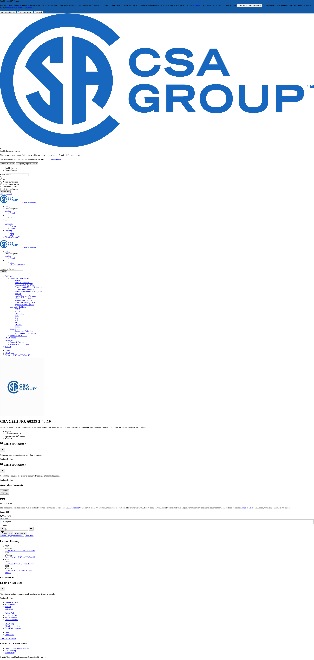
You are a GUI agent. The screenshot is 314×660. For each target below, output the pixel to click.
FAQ (7, 632)
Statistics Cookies (10, 187)
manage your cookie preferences (249, 5)
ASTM (17, 311)
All (4, 179)
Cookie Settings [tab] (11, 168)
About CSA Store (12, 602)
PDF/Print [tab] (4, 491)
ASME (17, 309)
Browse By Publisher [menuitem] (18, 307)
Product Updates (11, 620)
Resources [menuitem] (9, 340)
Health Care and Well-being (25, 296)
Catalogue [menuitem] (9, 276)
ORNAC (18, 325)
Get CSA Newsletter (8, 639)
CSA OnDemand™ (12, 237)
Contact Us (29, 536)
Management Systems (23, 300)
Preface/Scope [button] (7, 577)
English (13, 226)
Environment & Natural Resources (28, 287)
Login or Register (11, 582)
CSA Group (19, 313)
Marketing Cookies (10, 189)
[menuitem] (164, 280)
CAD (12, 217)
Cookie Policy (55, 159)
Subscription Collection (24, 331)
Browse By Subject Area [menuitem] (19, 278)
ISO (16, 320)
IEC (16, 318)
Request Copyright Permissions (12, 536)
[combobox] (11, 269)
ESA (17, 316)
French (12, 213)
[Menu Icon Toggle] (6, 220)
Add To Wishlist (20, 533)
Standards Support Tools (19, 344)
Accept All (197, 5)
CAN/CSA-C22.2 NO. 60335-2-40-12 (20, 557)
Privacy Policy (10, 650)
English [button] (8, 211)
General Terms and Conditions (17, 648)
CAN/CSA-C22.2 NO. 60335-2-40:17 (20, 551)
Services (8, 607)
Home (7, 351)
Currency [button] (8, 230)
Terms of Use (246, 508)
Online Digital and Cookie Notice (19, 8)
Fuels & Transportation (24, 283)
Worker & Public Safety (24, 298)
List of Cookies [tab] (11, 170)
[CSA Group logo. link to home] (157, 147)
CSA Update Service (13, 628)
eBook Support (11, 617)
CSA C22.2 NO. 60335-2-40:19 (17, 355)
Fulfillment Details (12, 615)
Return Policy (10, 613)
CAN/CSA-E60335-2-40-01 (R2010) (19, 564)
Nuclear (18, 294)
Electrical (18, 280)
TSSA (17, 327)
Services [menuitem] (8, 347)
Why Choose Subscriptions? (26, 333)
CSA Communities (12, 626)
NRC (17, 322)
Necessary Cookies (10, 182)
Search (2, 174)
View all (8, 573)
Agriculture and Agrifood (24, 305)
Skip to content (6, 194)
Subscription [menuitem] (15, 329)
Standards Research (17, 342)
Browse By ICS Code (18, 336)
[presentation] (0, 148)
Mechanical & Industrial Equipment (28, 291)
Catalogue (9, 609)
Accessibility (10, 653)
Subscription (10, 604)
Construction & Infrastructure (26, 289)
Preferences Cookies (11, 184)
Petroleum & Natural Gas (24, 285)
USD (7, 215)
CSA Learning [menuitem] (10, 338)
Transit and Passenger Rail (25, 302)
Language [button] (9, 224)
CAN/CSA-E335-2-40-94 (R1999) (18, 570)
